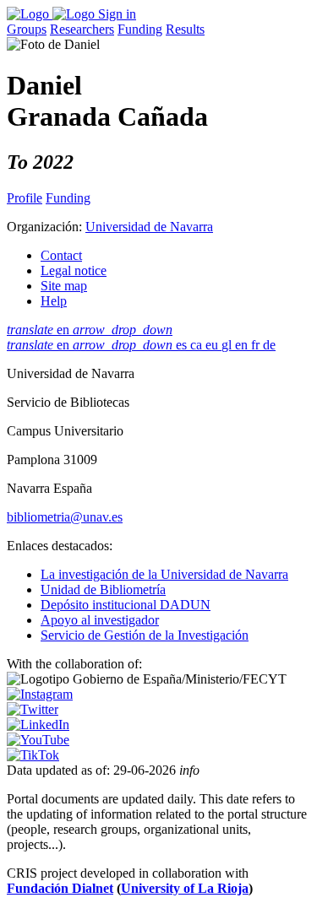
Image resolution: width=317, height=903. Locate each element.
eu (213, 345)
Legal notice (74, 270)
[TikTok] (33, 755)
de (269, 345)
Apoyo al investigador (100, 620)
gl (228, 345)
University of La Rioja (185, 888)
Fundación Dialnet (60, 888)
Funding (140, 29)
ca (197, 345)
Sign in (117, 14)
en (89, 329)
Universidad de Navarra (149, 226)
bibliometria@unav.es (65, 517)
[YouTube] (38, 740)
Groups (26, 29)
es (183, 345)
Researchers (82, 29)
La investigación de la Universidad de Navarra (164, 574)
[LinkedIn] (38, 724)
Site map (64, 285)
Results (185, 29)
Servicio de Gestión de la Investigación (145, 635)
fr (257, 345)
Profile (24, 198)
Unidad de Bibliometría (103, 589)
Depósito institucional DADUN (125, 604)
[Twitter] (32, 709)
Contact (61, 255)
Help (54, 301)
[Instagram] (40, 694)
